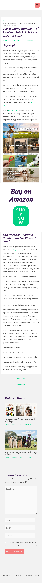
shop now (21, 216)
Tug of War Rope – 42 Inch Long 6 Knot (21, 453)
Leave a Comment (10, 40)
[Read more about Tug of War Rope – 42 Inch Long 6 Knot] (21, 440)
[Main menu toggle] (37, 5)
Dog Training (18, 250)
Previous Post (21, 378)
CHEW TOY (12, 110)
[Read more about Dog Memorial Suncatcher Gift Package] (21, 410)
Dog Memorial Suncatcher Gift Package (20, 420)
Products (21, 40)
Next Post (21, 384)
